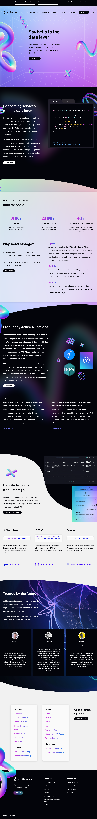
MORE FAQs (9, 385)
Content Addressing (22, 752)
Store (47, 714)
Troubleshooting (51, 738)
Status (46, 804)
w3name (33, 374)
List (46, 726)
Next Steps (18, 741)
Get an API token (20, 722)
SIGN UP (18, 793)
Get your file (18, 737)
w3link (23, 374)
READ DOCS (9, 271)
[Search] (93, 12)
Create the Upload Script (21, 727)
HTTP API (70, 793)
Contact (46, 793)
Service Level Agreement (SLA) (52, 800)
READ (68, 101)
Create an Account (21, 718)
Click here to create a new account (25, 4)
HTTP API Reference (53, 748)
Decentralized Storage (23, 756)
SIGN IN (83, 12)
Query (47, 722)
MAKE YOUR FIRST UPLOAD (81, 564)
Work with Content (52, 730)
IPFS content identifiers (26, 420)
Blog (63, 12)
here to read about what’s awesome (48, 4)
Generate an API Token (54, 734)
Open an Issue (71, 789)
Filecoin (28, 352)
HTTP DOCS (45, 564)
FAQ (54, 12)
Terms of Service (49, 796)
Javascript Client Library (55, 752)
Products (33, 12)
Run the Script (19, 733)
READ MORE (8, 428)
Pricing (45, 12)
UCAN (37, 352)
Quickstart (18, 714)
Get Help (47, 789)
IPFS (22, 352)
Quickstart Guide (49, 782)
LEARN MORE (9, 162)
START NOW (35, 58)
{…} (37, 564)
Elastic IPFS (74, 410)
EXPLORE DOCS (81, 718)
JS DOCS (12, 564)
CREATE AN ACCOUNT (12, 512)
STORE (55, 101)
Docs (72, 12)
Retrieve (48, 718)
